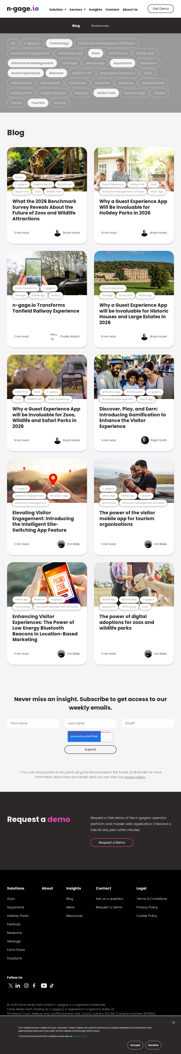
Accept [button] (135, 1045)
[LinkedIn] (20, 987)
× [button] (172, 1022)
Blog (76, 25)
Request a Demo (112, 842)
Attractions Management (32, 63)
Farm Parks (16, 950)
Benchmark (50, 83)
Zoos (96, 53)
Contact (112, 9)
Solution (56, 9)
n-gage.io (32, 43)
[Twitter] (11, 987)
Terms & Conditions (151, 898)
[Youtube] (45, 987)
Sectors (75, 9)
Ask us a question (109, 898)
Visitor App (145, 53)
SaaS (148, 73)
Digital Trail (82, 73)
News (70, 907)
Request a (38, 820)
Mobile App (95, 63)
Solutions (15, 888)
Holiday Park (21, 93)
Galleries (125, 83)
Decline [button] (153, 1045)
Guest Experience (25, 73)
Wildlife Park (21, 83)
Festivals (102, 83)
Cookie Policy (146, 915)
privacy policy (134, 777)
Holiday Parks (17, 915)
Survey (16, 103)
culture (60, 103)
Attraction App (70, 53)
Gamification (153, 83)
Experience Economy (117, 73)
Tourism (38, 103)
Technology (59, 43)
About (47, 888)
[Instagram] (28, 987)
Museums (149, 63)
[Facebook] (37, 987)
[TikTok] (53, 987)
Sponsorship (134, 93)
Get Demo (161, 8)
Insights (95, 9)
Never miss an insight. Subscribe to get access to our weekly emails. (90, 703)
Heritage (69, 63)
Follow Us (14, 977)
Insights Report (53, 93)
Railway (81, 93)
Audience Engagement (30, 53)
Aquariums (122, 63)
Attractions (117, 53)
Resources (100, 25)
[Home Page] (23, 8)
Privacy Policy (147, 907)
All (13, 43)
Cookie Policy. (80, 1036)
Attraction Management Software (106, 43)
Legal (141, 888)
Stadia (159, 93)
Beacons (56, 73)
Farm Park (77, 83)
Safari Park (106, 93)
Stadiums (14, 958)
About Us (130, 9)
